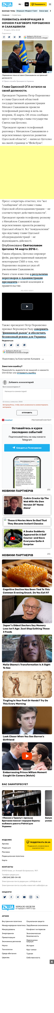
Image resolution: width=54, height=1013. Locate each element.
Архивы (5, 844)
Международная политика (14, 925)
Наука (4, 945)
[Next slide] (50, 11)
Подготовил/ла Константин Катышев (21, 358)
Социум (29, 942)
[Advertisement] (27, 172)
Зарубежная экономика (37, 925)
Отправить (27, 413)
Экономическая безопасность (33, 934)
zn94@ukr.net (35, 881)
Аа (27, 4)
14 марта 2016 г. (26, 249)
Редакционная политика (13, 856)
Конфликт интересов (35, 929)
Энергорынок (8, 933)
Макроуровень (8, 929)
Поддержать (40, 4)
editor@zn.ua (41, 885)
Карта (4, 860)
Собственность (33, 958)
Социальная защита (35, 921)
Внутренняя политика (12, 921)
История (30, 946)
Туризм (29, 954)
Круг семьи (31, 950)
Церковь (5, 957)
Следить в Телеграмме (29, 448)
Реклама (6, 852)
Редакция (6, 848)
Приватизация (8, 937)
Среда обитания (9, 953)
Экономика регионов (11, 941)
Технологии (7, 949)
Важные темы (8, 11)
